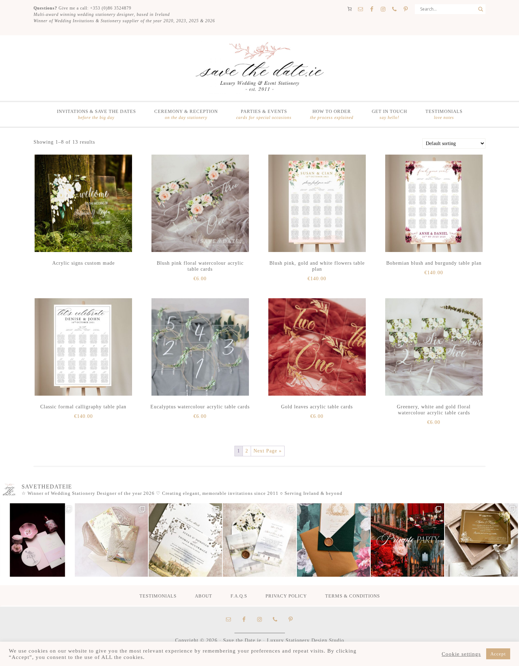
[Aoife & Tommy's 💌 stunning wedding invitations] (111, 540)
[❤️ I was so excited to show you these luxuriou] (481, 540)
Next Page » (267, 451)
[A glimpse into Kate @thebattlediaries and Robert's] (37, 540)
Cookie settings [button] (461, 654)
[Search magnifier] (480, 9)
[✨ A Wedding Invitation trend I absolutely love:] (185, 540)
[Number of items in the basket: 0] (349, 9)
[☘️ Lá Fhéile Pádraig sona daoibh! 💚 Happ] (333, 540)
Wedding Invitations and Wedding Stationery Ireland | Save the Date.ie (259, 67)
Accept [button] (498, 653)
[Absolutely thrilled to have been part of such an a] (407, 540)
